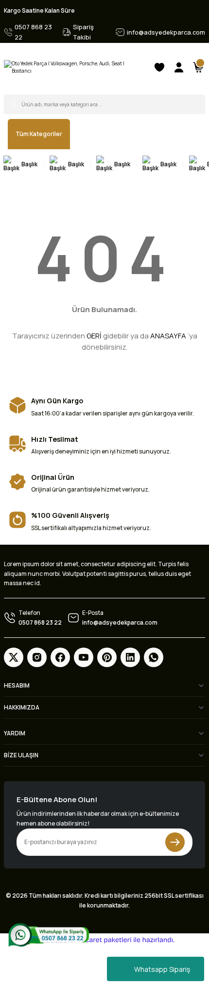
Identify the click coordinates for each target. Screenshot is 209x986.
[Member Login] (179, 67)
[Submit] (175, 842)
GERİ (94, 336)
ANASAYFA (168, 336)
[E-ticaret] (103, 940)
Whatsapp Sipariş (162, 969)
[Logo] (74, 67)
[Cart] (198, 67)
